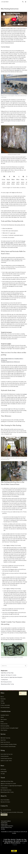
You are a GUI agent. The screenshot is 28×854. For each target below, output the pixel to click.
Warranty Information (5, 802)
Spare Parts (3, 740)
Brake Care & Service (5, 742)
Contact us (4, 814)
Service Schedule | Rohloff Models (8, 746)
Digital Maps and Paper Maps (7, 673)
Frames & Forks (4, 723)
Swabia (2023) (4, 771)
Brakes (2, 721)
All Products (3, 769)
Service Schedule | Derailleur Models (9, 744)
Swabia (2, 701)
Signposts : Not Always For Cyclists (8, 675)
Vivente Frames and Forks (6, 758)
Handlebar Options (5, 715)
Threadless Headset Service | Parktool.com (10, 361)
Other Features (4, 730)
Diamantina (3, 699)
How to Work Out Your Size (7, 754)
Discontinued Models (5, 707)
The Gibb (3, 703)
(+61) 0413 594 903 (7, 810)
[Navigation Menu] (25, 2)
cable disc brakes (9, 242)
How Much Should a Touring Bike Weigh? (9, 728)
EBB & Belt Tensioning (5, 738)
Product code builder (5, 705)
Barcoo (2, 696)
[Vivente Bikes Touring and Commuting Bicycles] (5, 2)
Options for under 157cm (6, 760)
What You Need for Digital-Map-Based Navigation (11, 677)
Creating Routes (4, 679)
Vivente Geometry (5, 756)
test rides (17, 70)
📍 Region (22, 693)
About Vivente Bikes (5, 800)
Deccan (23, 241)
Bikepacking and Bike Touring (7, 684)
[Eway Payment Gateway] (14, 851)
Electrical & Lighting (5, 726)
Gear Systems (4, 719)
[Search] (22, 1)
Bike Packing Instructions (6, 682)
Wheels (2, 717)
